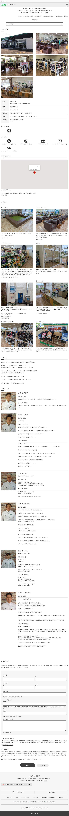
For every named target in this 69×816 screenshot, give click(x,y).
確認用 (4, 711)
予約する (35, 813)
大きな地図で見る (6, 190)
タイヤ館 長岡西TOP (58, 16)
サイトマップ (10, 797)
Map (47, 12)
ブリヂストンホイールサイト (35, 801)
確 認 (27, 765)
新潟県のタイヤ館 (48, 16)
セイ (4, 685)
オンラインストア (49, 801)
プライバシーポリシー (25, 797)
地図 (29, 103)
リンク (16, 797)
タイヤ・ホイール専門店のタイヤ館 (25, 16)
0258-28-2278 (23, 11)
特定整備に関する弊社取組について (49, 797)
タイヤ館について (18, 792)
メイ (36, 685)
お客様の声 (52, 792)
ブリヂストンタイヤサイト (20, 801)
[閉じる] (38, 167)
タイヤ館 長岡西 (11, 5)
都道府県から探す (38, 16)
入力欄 (4, 702)
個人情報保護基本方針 (8, 745)
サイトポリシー (36, 797)
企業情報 (61, 797)
